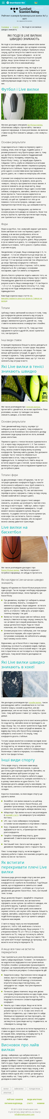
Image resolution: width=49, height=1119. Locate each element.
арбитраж (7, 1093)
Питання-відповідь (13, 1103)
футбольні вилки (34, 125)
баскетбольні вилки (10, 570)
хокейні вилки (35, 702)
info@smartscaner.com (24, 1114)
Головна (5, 27)
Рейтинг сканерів (15, 1099)
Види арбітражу (34, 1099)
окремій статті (11, 815)
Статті (15, 27)
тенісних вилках (33, 407)
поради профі (34, 1089)
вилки (6, 1089)
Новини (40, 1103)
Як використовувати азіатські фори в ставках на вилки (21, 298)
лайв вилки (18, 1089)
